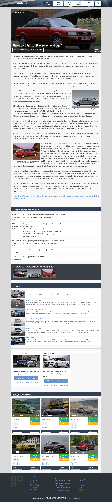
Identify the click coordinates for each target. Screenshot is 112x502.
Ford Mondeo (34, 481)
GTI (80, 491)
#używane (97, 49)
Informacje (74, 498)
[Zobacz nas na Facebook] (14, 481)
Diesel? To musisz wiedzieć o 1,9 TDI (64, 477)
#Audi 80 (96, 47)
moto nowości (58, 3)
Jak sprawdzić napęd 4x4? (63, 490)
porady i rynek (48, 3)
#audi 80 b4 (97, 51)
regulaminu (59, 498)
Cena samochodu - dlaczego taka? (63, 481)
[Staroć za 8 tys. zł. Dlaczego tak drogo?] (19, 278)
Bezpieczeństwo (84, 483)
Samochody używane (86, 477)
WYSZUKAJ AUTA (32, 383)
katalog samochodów (69, 3)
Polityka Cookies (67, 498)
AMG (81, 489)
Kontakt (79, 498)
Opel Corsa (33, 483)
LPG (80, 487)
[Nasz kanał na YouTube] (20, 481)
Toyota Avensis (34, 487)
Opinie (40, 50)
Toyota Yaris (34, 479)
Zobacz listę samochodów (26, 378)
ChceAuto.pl (44, 498)
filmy (89, 3)
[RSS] (14, 487)
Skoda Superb (34, 477)
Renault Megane (35, 485)
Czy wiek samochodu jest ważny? (62, 487)
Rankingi (82, 479)
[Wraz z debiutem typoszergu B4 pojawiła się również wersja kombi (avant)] (85, 107)
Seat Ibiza (33, 489)
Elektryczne (83, 481)
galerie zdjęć (79, 3)
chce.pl (19, 2)
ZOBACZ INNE (19, 383)
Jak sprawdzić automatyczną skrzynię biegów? (63, 484)
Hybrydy (82, 485)
